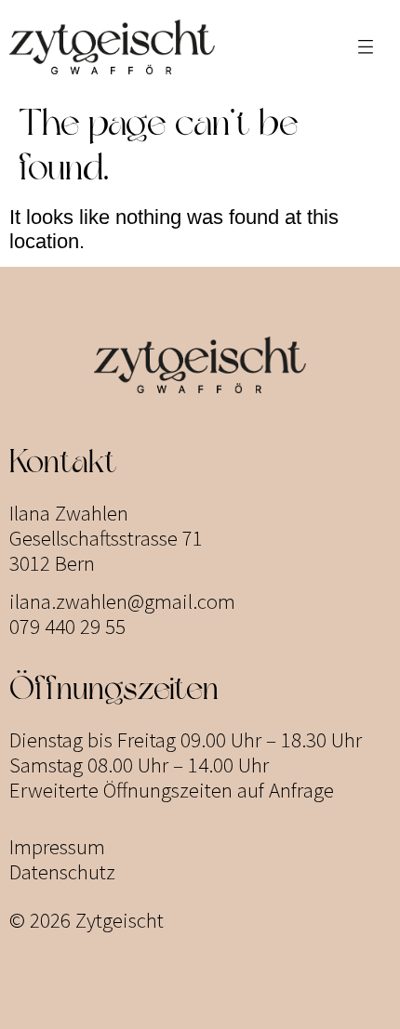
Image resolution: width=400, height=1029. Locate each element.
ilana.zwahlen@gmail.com (122, 600)
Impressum (57, 846)
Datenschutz (62, 871)
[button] (365, 46)
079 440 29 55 (67, 626)
